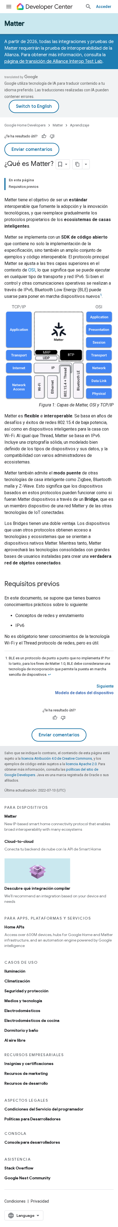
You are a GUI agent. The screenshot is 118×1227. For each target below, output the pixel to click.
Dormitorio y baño (21, 1030)
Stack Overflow (18, 1168)
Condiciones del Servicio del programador (43, 1109)
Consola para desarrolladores (32, 1142)
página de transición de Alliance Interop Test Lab (53, 61)
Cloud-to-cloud (18, 841)
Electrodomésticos (22, 1010)
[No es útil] (52, 136)
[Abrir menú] (8, 6)
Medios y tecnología (23, 1000)
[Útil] (44, 136)
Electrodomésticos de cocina (31, 1020)
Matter (14, 23)
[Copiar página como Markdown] (77, 164)
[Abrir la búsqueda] (88, 6)
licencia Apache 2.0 (81, 764)
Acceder (103, 6)
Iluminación (14, 971)
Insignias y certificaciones (29, 1063)
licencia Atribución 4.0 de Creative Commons (56, 758)
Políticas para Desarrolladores (32, 1118)
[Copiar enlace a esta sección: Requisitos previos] (65, 584)
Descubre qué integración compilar (37, 888)
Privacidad (40, 1201)
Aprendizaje (79, 125)
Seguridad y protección (26, 990)
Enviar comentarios (32, 149)
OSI (31, 270)
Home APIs (14, 927)
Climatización (17, 981)
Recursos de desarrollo (26, 1083)
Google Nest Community (27, 1177)
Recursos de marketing (26, 1073)
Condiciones (15, 1201)
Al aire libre (15, 1040)
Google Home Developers (25, 125)
